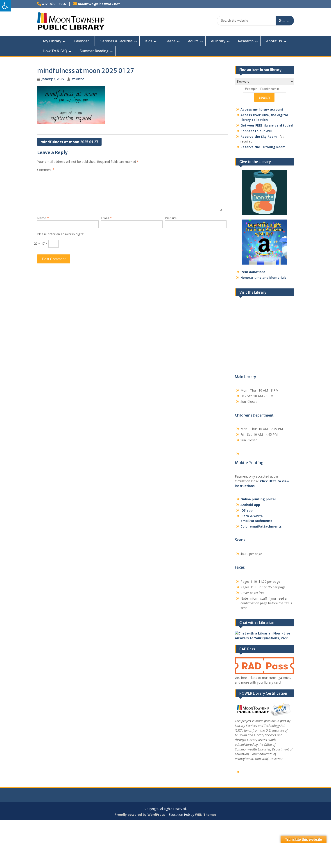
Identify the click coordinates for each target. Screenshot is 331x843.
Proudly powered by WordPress (140, 814)
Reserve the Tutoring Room (263, 147)
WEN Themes (206, 814)
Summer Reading (94, 50)
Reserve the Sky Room (258, 136)
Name (43, 218)
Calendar (81, 41)
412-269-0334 (54, 4)
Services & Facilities (116, 41)
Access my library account (261, 109)
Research (246, 41)
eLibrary (218, 41)
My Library (52, 41)
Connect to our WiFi (256, 131)
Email (106, 218)
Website (171, 218)
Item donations (252, 272)
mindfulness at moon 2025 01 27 (69, 141)
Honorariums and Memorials (263, 277)
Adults (193, 41)
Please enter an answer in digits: (60, 234)
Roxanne (78, 79)
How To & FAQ (55, 50)
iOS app (246, 510)
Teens (170, 41)
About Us (274, 41)
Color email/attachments (261, 526)
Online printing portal (258, 499)
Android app (250, 505)
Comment (45, 170)
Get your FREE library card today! (266, 125)
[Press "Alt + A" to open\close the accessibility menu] (5, 5)
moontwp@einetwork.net (99, 4)
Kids (148, 41)
